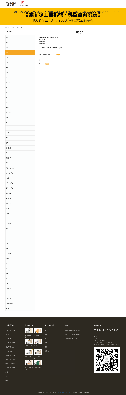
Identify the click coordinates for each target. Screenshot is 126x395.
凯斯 (7, 118)
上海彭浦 (8, 198)
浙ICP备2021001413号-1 (65, 392)
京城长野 (8, 298)
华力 (7, 273)
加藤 (7, 47)
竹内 (7, 218)
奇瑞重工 (8, 158)
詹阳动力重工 (9, 183)
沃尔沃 (7, 77)
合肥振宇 (8, 213)
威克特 (7, 258)
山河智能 (8, 113)
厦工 (7, 88)
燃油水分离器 (9, 334)
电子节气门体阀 (24, 12)
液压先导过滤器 (10, 363)
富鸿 (46, 338)
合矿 (7, 243)
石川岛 (7, 133)
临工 (7, 103)
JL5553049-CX (29, 368)
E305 (47, 64)
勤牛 (7, 268)
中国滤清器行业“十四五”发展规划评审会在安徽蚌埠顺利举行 (72, 338)
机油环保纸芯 (9, 347)
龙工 (7, 98)
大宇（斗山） (9, 67)
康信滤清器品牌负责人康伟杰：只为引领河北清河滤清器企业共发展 (72, 330)
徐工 (7, 143)
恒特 (7, 233)
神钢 (7, 62)
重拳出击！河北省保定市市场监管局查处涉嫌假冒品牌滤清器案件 (72, 334)
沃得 (7, 163)
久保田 (7, 108)
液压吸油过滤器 (10, 355)
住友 (7, 57)
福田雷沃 (8, 83)
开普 (7, 293)
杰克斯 (47, 343)
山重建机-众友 (10, 168)
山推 (7, 278)
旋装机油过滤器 (10, 343)
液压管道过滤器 (10, 368)
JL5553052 (37, 367)
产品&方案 (67, 12)
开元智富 (8, 288)
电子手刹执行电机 (36, 12)
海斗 (7, 153)
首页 (15, 12)
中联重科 (8, 203)
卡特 (7, 52)
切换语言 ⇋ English (103, 12)
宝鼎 (7, 248)
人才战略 (85, 12)
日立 (7, 42)
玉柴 (7, 138)
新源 (7, 228)
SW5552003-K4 (28, 336)
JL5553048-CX (38, 357)
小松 (7, 37)
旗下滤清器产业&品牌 (53, 12)
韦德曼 (47, 351)
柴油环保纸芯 (9, 338)
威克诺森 (8, 308)
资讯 (76, 12)
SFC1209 (28, 356)
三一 (7, 128)
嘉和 (7, 238)
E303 (47, 60)
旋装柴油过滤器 (10, 330)
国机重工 (8, 193)
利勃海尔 (8, 223)
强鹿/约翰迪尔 (9, 303)
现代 (7, 72)
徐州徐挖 (8, 148)
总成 (6, 372)
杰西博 (7, 208)
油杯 (6, 376)
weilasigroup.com (84, 392)
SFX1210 (36, 346)
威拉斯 (47, 334)
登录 (119, 12)
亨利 (46, 347)
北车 (7, 263)
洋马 (7, 123)
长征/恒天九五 (9, 173)
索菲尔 (47, 330)
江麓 (7, 283)
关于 (93, 12)
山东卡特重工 (9, 188)
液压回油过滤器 (10, 359)
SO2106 (36, 335)
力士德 (7, 178)
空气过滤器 (8, 351)
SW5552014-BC (29, 346)
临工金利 (8, 253)
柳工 (7, 93)
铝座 (6, 380)
